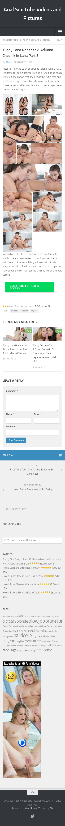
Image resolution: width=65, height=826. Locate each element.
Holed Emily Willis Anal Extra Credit (21, 592)
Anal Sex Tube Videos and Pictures (32, 13)
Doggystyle (7, 631)
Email (37, 414)
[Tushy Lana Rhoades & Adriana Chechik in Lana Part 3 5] (53, 129)
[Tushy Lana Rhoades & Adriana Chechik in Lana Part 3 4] (23, 129)
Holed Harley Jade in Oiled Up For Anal (23, 576)
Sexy (43, 645)
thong (32, 650)
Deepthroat (52, 626)
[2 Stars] (6, 306)
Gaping (47, 631)
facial (39, 630)
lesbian (25, 311)
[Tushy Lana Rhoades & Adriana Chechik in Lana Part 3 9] (23, 177)
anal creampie (32, 616)
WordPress (31, 808)
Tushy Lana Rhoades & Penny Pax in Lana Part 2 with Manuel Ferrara (15, 349)
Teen (26, 650)
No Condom (11, 645)
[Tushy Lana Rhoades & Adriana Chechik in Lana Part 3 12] (48, 202)
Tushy (46, 40)
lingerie (34, 311)
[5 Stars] (12, 306)
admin (9, 62)
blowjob (37, 621)
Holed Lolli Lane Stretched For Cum (21, 567)
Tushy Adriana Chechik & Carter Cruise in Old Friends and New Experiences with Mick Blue (45, 353)
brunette (14, 311)
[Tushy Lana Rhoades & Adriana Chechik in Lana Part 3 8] (46, 153)
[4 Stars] (10, 306)
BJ (15, 622)
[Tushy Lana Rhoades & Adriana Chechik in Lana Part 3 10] (53, 177)
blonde (22, 621)
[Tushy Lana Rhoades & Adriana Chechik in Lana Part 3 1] (10, 104)
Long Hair (20, 641)
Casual (5, 626)
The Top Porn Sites (16, 509)
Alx (51, 808)
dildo (60, 626)
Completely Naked (25, 626)
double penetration (23, 631)
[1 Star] (4, 306)
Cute (44, 626)
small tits (50, 645)
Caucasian (13, 626)
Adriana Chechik (12, 40)
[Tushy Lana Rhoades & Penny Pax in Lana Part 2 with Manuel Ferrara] (17, 334)
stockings (9, 650)
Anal (21, 616)
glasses (10, 636)
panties (20, 645)
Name (10, 414)
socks (59, 645)
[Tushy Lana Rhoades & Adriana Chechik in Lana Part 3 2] (24, 104)
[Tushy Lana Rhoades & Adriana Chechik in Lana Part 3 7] (24, 153)
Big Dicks (55, 616)
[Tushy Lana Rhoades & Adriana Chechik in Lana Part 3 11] (17, 202)
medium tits (32, 641)
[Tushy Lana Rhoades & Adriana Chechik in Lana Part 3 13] (17, 222)
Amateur (14, 616)
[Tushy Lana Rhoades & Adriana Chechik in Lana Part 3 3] (47, 104)
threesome (43, 650)
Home (46, 636)
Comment (12, 390)
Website (10, 426)
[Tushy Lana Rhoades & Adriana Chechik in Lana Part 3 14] (48, 222)
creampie (38, 626)
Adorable (6, 616)
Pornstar (27, 646)
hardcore (23, 635)
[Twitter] (60, 455)
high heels (38, 636)
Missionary (46, 641)
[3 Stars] (8, 306)
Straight (20, 650)
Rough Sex (36, 645)
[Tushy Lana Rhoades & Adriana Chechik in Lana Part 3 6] (9, 153)
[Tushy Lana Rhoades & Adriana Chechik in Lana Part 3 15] (17, 242)
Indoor (52, 636)
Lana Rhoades (32, 40)
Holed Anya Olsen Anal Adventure (21, 584)
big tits (8, 621)
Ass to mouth (45, 616)
